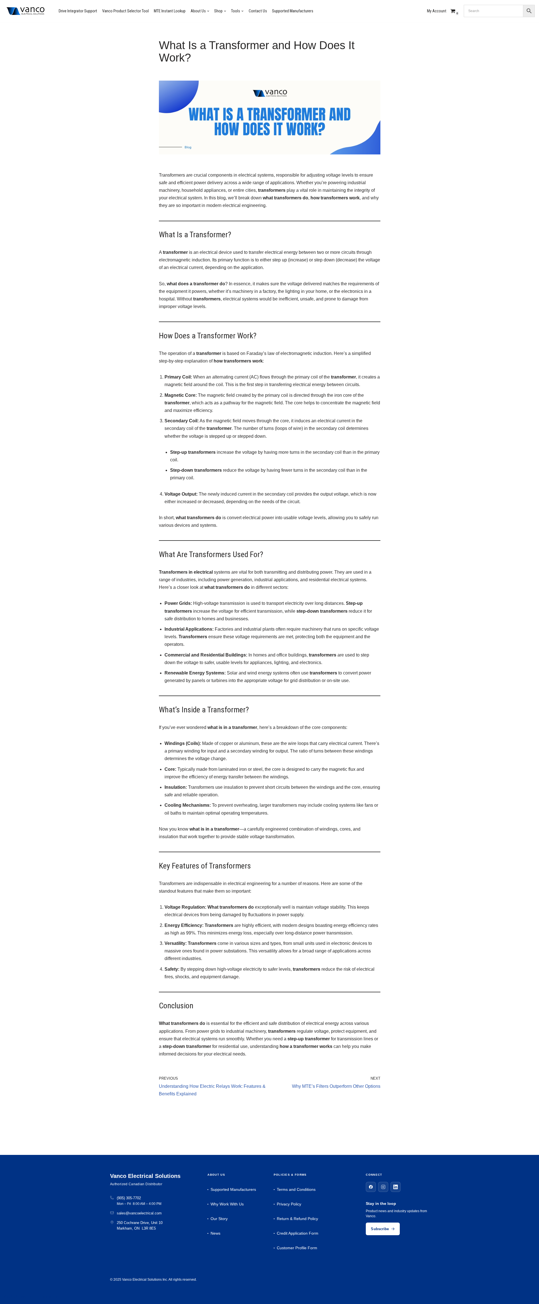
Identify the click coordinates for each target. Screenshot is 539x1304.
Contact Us (258, 11)
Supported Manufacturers (292, 11)
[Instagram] (383, 1187)
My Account (436, 11)
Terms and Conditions (296, 1189)
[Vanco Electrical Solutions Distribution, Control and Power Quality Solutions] (25, 11)
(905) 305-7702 (129, 1198)
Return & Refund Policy (297, 1218)
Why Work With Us (227, 1204)
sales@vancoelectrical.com (139, 1213)
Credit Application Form (297, 1233)
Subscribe (380, 1229)
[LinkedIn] (395, 1187)
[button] (208, 11)
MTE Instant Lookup (170, 11)
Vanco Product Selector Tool (125, 11)
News (215, 1233)
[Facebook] (371, 1187)
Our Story (219, 1218)
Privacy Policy (289, 1204)
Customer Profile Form (297, 1248)
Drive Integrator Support (78, 11)
